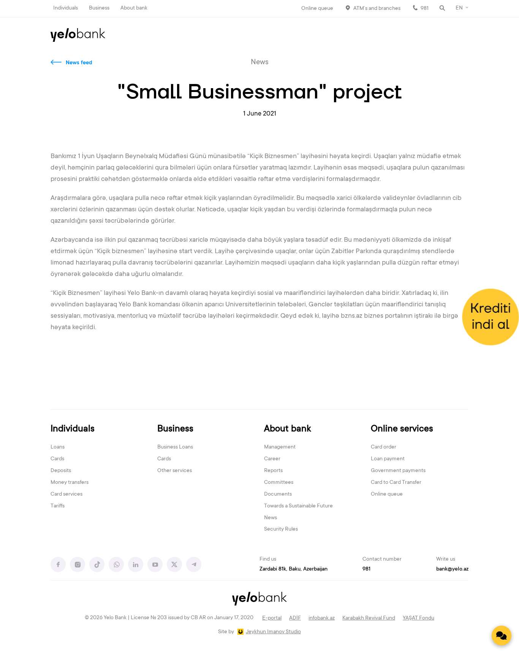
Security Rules (281, 529)
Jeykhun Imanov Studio (273, 632)
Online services (402, 429)
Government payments (398, 471)
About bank (133, 8)
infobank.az (322, 618)
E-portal (272, 618)
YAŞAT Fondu (418, 618)
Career (272, 459)
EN (459, 8)
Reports (273, 471)
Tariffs (58, 506)
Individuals (65, 8)
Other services (174, 471)
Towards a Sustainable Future (298, 506)
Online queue (317, 9)
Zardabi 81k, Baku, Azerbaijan (294, 569)
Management (280, 447)
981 (425, 9)
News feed (79, 63)
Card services (66, 494)
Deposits (61, 471)
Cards (57, 459)
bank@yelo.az (452, 569)
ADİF (295, 618)
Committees (278, 483)
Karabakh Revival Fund (368, 618)
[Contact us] (501, 635)
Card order (383, 447)
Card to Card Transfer (396, 483)
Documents (278, 494)
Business (99, 8)
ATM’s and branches (376, 9)
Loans (58, 447)
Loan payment (388, 459)
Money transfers (70, 483)
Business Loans (175, 447)
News (270, 518)
